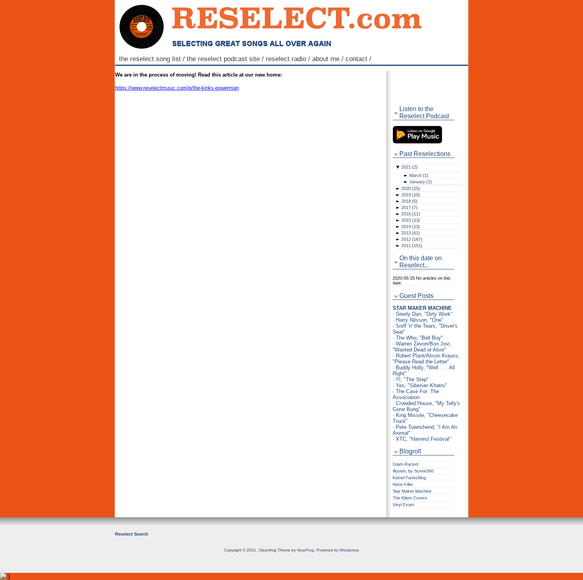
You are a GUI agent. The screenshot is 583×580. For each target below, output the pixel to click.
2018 (409, 201)
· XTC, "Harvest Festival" (422, 439)
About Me (328, 59)
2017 (409, 207)
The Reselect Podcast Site (226, 59)
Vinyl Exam (403, 504)
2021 (409, 167)
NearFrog (305, 550)
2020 (410, 188)
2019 (410, 194)
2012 (411, 239)
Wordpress (349, 550)
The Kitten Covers (410, 497)
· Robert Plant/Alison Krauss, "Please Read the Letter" (426, 359)
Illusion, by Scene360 (413, 471)
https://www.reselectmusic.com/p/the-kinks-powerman (177, 88)
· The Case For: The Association (416, 394)
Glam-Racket (405, 464)
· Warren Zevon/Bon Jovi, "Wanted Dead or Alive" (422, 347)
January (420, 181)
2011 (411, 245)
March (418, 175)
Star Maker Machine (412, 491)
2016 (410, 213)
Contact (359, 59)
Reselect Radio (289, 59)
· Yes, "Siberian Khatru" (420, 385)
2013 (410, 232)
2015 (410, 220)
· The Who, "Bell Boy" (418, 338)
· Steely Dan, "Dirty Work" (423, 314)
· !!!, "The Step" (411, 379)
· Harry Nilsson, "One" (418, 320)
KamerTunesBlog (409, 477)
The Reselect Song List (153, 59)
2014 (410, 226)
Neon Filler (403, 484)
